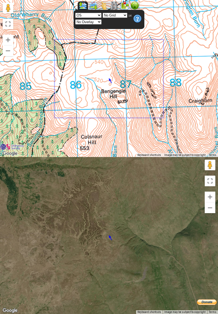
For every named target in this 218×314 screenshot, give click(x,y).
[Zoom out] (8, 51)
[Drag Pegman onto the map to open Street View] (8, 8)
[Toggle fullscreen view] (8, 24)
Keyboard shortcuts (149, 155)
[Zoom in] (8, 40)
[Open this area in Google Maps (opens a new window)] (10, 153)
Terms (212, 155)
